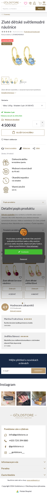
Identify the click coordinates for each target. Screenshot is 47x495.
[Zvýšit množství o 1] (42, 122)
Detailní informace (7, 93)
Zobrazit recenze (15, 311)
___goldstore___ (17, 452)
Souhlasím (25, 252)
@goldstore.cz (16, 446)
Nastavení (23, 259)
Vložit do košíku (24, 132)
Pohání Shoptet (26, 491)
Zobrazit (12, 289)
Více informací (32, 246)
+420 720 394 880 (18, 440)
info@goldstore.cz (18, 434)
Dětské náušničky (8, 215)
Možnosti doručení (12, 120)
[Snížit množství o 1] (42, 125)
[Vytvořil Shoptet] (18, 491)
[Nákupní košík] (39, 3)
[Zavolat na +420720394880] (30, 3)
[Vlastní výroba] (12, 270)
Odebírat (38, 371)
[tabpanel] (12, 279)
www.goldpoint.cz (33, 480)
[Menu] (44, 3)
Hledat (40, 8)
